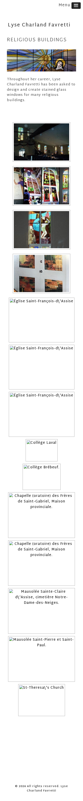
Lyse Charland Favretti (39, 25)
